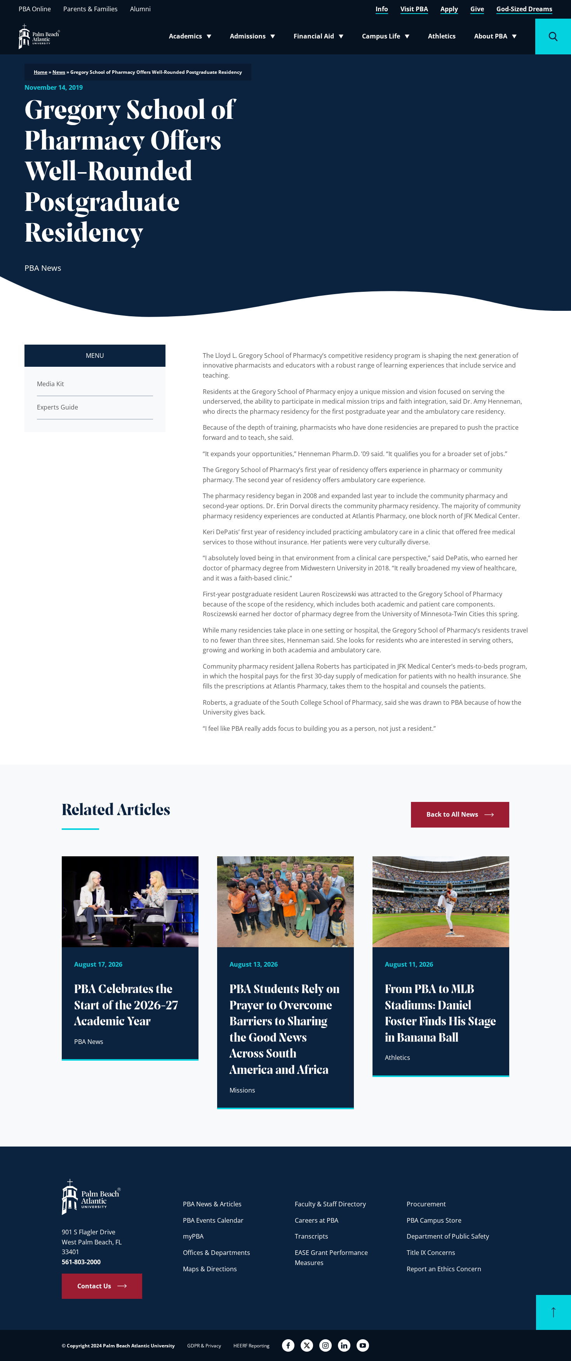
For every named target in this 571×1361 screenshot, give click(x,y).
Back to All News (452, 814)
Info (382, 9)
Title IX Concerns (431, 1252)
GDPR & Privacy (204, 1345)
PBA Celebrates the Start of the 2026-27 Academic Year (126, 1006)
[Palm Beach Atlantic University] (91, 1196)
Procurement (426, 1204)
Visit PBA (414, 9)
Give (477, 9)
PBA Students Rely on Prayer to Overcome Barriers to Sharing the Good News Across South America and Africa (284, 1030)
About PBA (497, 38)
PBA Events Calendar (213, 1220)
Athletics (442, 36)
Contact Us (94, 1286)
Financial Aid (319, 38)
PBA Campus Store (434, 1220)
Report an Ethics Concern (444, 1269)
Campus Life (387, 38)
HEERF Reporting (251, 1345)
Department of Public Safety (448, 1236)
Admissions (255, 38)
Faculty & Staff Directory (330, 1204)
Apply (449, 9)
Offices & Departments (216, 1252)
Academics (192, 38)
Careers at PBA (316, 1220)
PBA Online (35, 9)
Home (40, 72)
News (58, 72)
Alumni (140, 9)
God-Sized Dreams (524, 9)
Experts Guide (57, 407)
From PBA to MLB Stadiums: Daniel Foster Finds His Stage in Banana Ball (440, 1014)
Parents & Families (90, 9)
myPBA (193, 1236)
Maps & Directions (210, 1269)
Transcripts (311, 1236)
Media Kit (50, 384)
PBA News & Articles (212, 1204)
